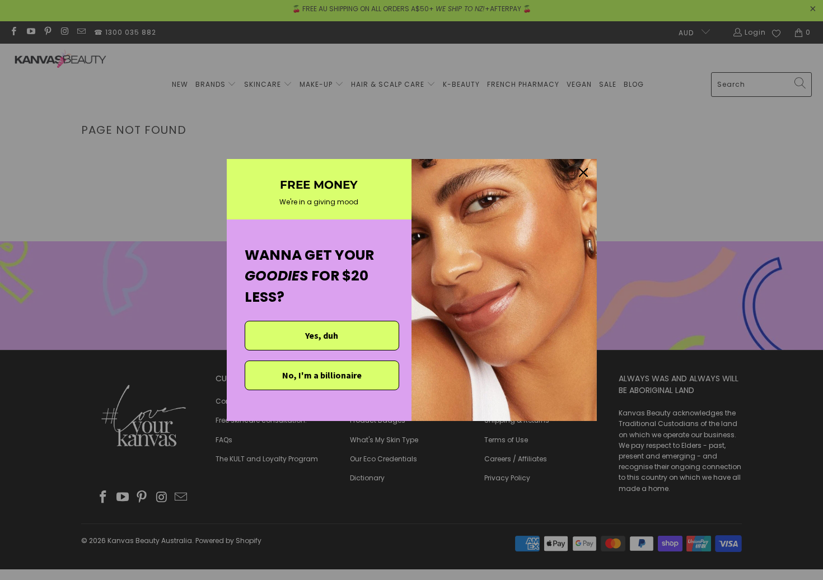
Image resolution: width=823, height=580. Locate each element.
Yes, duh (321, 335)
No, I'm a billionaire (322, 375)
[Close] (583, 172)
